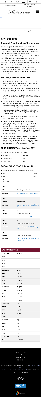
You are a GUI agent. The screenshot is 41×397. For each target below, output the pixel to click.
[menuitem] (4, 2)
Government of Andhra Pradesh (29, 5)
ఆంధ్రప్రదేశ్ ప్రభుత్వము (10, 5)
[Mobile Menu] (37, 11)
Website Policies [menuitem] (20, 352)
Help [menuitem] (20, 355)
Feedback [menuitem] (20, 360)
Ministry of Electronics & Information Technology (15, 369)
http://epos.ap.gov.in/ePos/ (25, 217)
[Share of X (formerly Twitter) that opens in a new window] (22, 35)
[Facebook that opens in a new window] (19, 35)
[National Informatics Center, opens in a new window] (20, 386)
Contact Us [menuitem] (20, 357)
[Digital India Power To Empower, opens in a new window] (20, 393)
